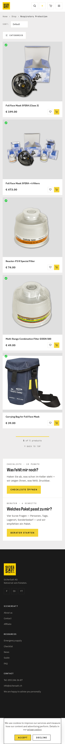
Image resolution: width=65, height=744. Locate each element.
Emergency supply (13, 640)
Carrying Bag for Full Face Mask (23, 416)
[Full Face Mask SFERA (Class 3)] (32, 71)
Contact (8, 618)
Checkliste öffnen (23, 489)
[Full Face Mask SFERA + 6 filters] (32, 149)
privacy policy (34, 729)
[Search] (34, 5)
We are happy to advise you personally (22, 691)
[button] (56, 111)
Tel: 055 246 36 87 (13, 680)
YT (21, 591)
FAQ (6, 663)
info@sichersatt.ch (13, 685)
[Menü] (59, 5)
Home (5, 16)
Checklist (8, 646)
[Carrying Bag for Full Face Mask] (32, 382)
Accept (23, 737)
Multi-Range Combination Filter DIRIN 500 (28, 338)
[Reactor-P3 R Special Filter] (32, 227)
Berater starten (22, 532)
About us (8, 612)
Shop (14, 16)
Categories (16, 35)
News (6, 652)
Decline (41, 737)
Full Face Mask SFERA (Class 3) (22, 105)
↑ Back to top (32, 446)
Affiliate (7, 624)
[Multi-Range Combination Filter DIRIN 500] (32, 305)
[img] (6, 45)
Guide (7, 657)
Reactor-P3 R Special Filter (20, 261)
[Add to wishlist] (50, 111)
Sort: (6, 24)
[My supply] (42, 5)
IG (14, 591)
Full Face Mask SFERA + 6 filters (23, 183)
